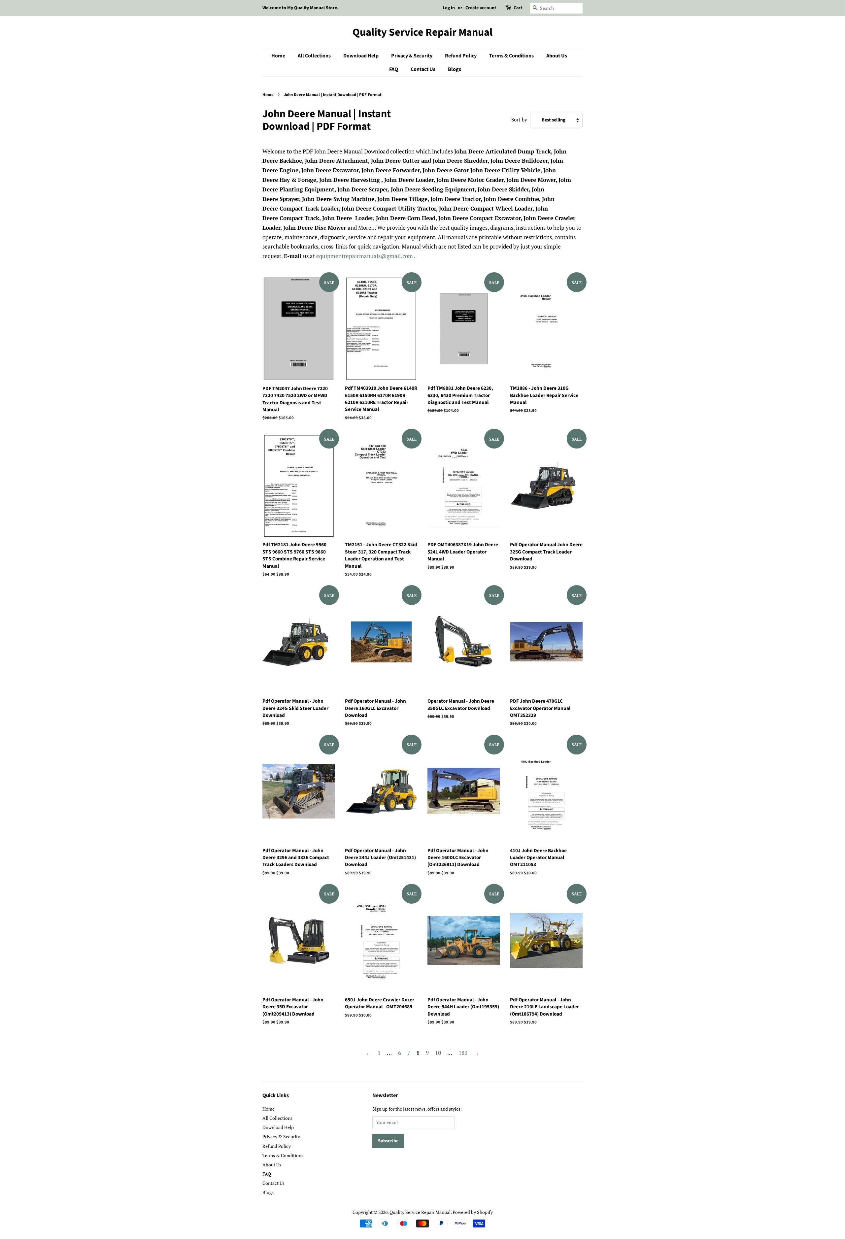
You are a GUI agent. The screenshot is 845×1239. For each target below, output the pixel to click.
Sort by (519, 119)
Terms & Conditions (511, 55)
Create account (480, 8)
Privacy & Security (411, 55)
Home (278, 55)
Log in (449, 8)
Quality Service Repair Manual (422, 32)
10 (438, 1052)
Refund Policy (461, 55)
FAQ (393, 69)
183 (462, 1052)
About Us (556, 55)
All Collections (314, 55)
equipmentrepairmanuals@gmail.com (364, 256)
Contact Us (423, 69)
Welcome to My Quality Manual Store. (300, 8)
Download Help (361, 55)
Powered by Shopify (473, 1212)
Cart (518, 8)
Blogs (454, 69)
